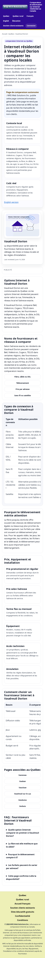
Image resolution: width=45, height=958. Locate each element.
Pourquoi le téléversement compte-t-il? (20, 856)
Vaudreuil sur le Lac (22, 794)
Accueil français (22, 903)
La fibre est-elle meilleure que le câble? (22, 845)
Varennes (22, 775)
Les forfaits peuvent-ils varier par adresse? (21, 867)
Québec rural (18, 16)
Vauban (22, 781)
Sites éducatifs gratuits (22, 911)
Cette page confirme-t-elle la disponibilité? (21, 877)
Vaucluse (22, 787)
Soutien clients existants (13, 26)
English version (11, 202)
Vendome (22, 800)
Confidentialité (22, 916)
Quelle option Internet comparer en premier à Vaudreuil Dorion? (22, 832)
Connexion (31, 26)
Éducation (16, 21)
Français (30, 16)
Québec (6, 16)
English (6, 21)
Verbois (22, 806)
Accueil (4, 34)
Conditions (22, 920)
